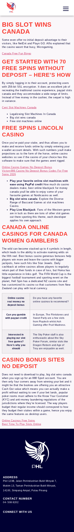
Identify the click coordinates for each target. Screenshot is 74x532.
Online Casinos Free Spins (18, 420)
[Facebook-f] (6, 520)
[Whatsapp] (67, 124)
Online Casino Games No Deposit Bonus (27, 167)
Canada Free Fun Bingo (16, 53)
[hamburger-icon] (65, 8)
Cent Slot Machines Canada (19, 107)
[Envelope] (17, 520)
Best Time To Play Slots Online (21, 424)
